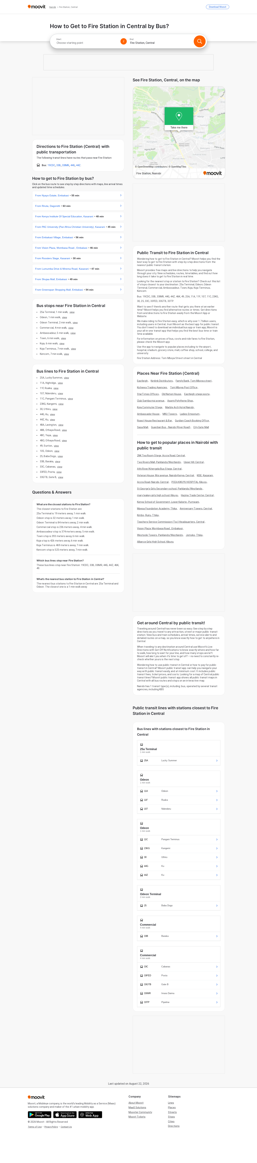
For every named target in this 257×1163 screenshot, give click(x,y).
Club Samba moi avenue (150, 400)
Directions (174, 1126)
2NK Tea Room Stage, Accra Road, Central (161, 455)
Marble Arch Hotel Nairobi (179, 407)
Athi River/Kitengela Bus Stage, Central (159, 468)
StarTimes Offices (148, 394)
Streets (172, 1112)
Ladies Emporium (190, 414)
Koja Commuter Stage (149, 407)
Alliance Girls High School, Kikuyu (155, 541)
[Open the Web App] (90, 1114)
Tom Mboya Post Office (183, 387)
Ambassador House (148, 414)
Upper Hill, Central (194, 462)
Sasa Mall (142, 427)
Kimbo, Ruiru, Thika (148, 515)
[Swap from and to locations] (123, 41)
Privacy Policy (51, 1126)
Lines (171, 1102)
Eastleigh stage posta (196, 394)
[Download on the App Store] (65, 1114)
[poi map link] (179, 132)
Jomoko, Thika (194, 535)
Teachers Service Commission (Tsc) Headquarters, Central (171, 521)
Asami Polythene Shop (180, 400)
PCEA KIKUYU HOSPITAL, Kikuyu (189, 482)
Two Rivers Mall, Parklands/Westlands (159, 462)
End (132, 39)
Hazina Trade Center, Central (197, 495)
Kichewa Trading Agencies (152, 387)
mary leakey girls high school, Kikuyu (157, 495)
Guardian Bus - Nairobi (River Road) (170, 427)
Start (58, 39)
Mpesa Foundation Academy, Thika (157, 508)
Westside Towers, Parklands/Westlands (160, 535)
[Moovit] (36, 7)
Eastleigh (142, 380)
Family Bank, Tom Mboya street (194, 380)
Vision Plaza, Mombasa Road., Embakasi (160, 528)
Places (172, 1107)
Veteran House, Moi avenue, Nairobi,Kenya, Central (165, 475)
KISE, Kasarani (205, 475)
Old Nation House (171, 394)
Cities (171, 1121)
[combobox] (86, 43)
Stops (171, 1116)
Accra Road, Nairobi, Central (153, 482)
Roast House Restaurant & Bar (154, 420)
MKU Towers (170, 414)
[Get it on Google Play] (39, 1114)
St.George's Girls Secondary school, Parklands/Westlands (169, 488)
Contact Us (66, 1126)
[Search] (200, 41)
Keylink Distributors (162, 380)
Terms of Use (35, 1126)
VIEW (72, 312)
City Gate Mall (201, 427)
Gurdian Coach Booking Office (192, 420)
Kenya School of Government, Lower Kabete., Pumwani (168, 502)
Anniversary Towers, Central (196, 508)
